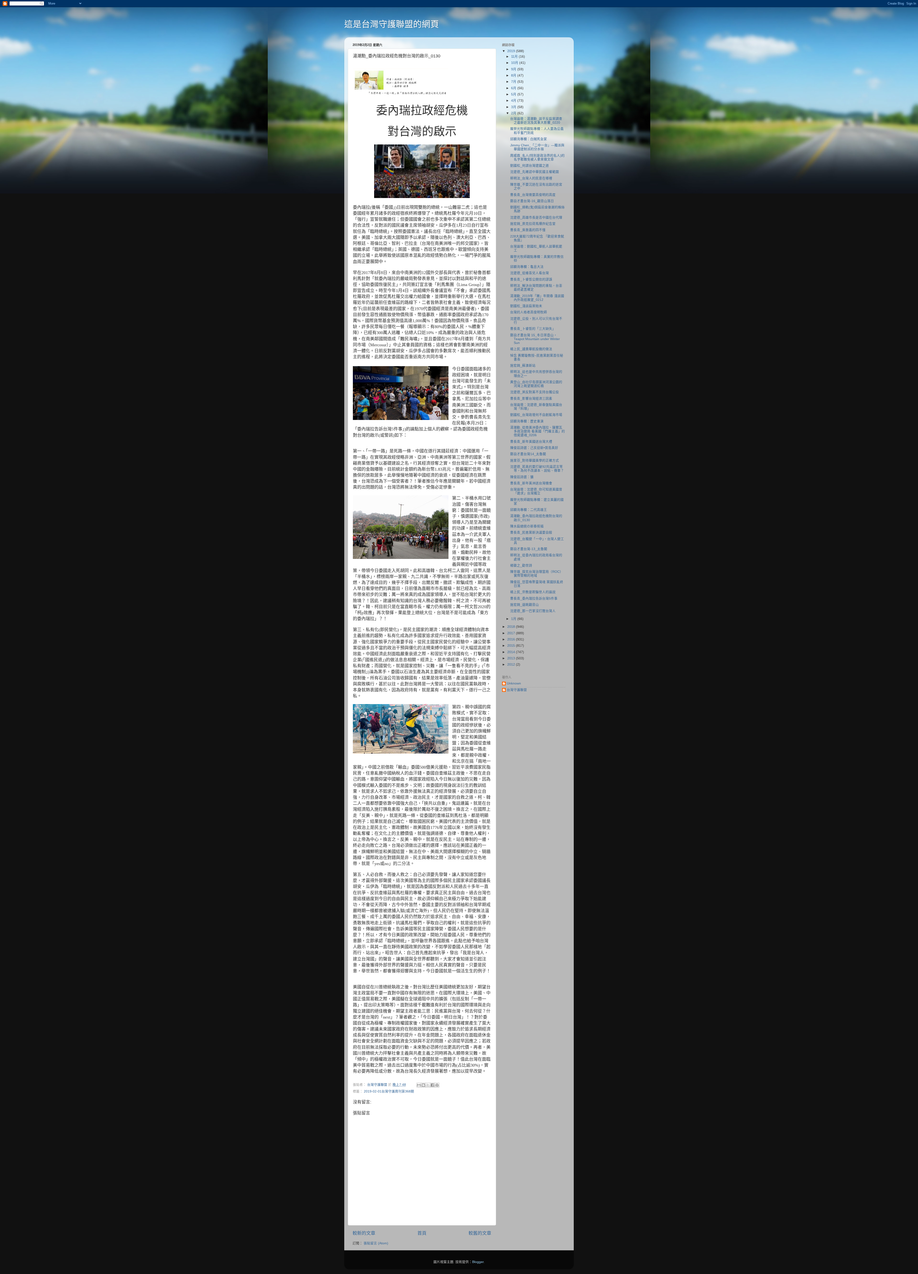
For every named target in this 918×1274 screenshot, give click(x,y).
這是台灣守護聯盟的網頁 (391, 24)
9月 (514, 69)
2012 (511, 664)
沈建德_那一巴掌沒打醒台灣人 (533, 611)
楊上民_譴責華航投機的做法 (531, 349)
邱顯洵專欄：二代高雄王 (528, 510)
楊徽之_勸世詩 (521, 565)
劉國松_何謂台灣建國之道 (529, 165)
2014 (511, 652)
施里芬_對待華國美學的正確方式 (534, 460)
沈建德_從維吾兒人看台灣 (529, 273)
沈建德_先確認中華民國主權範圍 (534, 172)
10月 (515, 63)
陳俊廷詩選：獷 (522, 477)
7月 (514, 81)
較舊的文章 (480, 1233)
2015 (511, 645)
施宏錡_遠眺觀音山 (524, 605)
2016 (511, 639)
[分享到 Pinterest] (437, 1085)
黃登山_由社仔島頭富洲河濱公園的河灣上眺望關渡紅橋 (536, 384)
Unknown (514, 683)
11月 (515, 56)
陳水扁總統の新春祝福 (527, 526)
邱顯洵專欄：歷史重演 (527, 421)
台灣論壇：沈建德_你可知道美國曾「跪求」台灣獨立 (536, 491)
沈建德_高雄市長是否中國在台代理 (536, 217)
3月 (514, 107)
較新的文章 (364, 1233)
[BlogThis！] (423, 1085)
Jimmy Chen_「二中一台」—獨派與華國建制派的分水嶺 (537, 147)
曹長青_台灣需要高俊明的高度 (533, 195)
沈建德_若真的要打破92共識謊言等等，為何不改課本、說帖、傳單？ (537, 468)
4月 (514, 100)
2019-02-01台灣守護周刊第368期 (389, 1091)
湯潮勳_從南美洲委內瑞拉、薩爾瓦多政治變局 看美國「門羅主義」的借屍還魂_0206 (537, 431)
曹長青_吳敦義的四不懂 (528, 230)
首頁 (421, 1233)
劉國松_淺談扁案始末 (526, 306)
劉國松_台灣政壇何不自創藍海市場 (536, 415)
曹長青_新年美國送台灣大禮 (531, 441)
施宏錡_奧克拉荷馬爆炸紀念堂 (533, 224)
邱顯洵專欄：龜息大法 (527, 267)
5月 (514, 94)
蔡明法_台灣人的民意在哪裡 (531, 178)
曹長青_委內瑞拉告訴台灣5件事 (533, 598)
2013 (511, 658)
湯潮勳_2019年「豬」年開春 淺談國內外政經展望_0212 (537, 298)
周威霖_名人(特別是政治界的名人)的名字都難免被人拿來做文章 (537, 157)
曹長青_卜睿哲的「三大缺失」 (533, 329)
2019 (511, 51)
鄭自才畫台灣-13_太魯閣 (528, 549)
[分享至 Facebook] (432, 1085)
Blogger (478, 1262)
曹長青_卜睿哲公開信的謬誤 (531, 279)
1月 (514, 619)
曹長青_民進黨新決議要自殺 (531, 532)
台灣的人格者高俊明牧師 (528, 312)
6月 (514, 88)
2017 (511, 633)
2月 (514, 113)
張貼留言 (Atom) (376, 1243)
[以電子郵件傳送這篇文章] (418, 1085)
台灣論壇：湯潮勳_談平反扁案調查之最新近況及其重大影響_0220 (536, 120)
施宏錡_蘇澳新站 (523, 365)
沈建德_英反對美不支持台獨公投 (534, 392)
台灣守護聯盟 (517, 690)
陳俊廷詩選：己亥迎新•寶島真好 (534, 448)
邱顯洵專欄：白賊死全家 (528, 139)
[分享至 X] (428, 1085)
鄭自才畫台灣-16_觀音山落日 (532, 201)
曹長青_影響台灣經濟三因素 (531, 398)
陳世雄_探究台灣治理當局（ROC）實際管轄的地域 (536, 573)
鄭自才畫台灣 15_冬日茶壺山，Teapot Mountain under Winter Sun (535, 339)
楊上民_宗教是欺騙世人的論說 (533, 592)
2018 (511, 627)
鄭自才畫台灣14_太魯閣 (528, 454)
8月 (514, 75)
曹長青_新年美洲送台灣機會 (531, 483)
